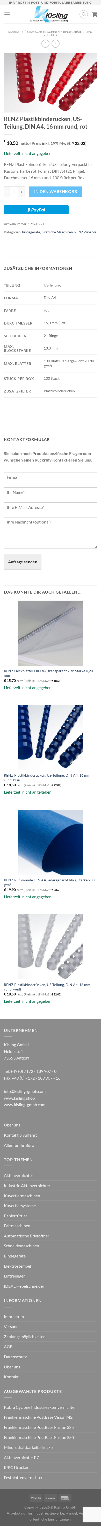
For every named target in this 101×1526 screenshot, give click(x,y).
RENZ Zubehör (85, 232)
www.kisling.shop (19, 1097)
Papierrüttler (15, 1215)
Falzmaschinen (17, 1225)
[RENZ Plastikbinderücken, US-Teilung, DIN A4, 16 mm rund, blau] (50, 737)
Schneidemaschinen (21, 1245)
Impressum (14, 1316)
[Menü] (7, 14)
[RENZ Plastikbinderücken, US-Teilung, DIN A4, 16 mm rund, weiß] (50, 946)
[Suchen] (84, 14)
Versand (11, 1326)
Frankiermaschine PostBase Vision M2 (38, 1417)
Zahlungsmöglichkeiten (25, 1336)
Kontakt (11, 1376)
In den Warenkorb (55, 191)
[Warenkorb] (94, 14)
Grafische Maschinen (43, 31)
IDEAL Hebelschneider (24, 1286)
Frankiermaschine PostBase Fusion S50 (39, 1437)
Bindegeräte (72, 31)
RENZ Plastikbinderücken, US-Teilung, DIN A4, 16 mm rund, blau (47, 777)
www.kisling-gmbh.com (24, 1104)
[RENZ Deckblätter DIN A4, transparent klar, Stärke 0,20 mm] (50, 633)
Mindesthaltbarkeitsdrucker (29, 1447)
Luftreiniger (14, 1275)
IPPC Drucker (16, 1467)
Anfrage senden (22, 561)
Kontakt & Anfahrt (20, 1134)
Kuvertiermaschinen (22, 1195)
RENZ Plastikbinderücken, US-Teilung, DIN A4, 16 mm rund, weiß (47, 987)
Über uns (12, 1124)
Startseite (15, 31)
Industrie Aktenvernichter (27, 1185)
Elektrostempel (17, 1265)
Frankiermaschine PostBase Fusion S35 (39, 1427)
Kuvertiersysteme (20, 1205)
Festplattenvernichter (23, 1477)
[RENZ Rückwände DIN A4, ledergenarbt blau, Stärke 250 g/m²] (50, 842)
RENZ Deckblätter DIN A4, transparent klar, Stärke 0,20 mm (48, 673)
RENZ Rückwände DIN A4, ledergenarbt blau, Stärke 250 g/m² (49, 882)
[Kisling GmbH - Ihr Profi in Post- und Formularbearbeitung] (48, 14)
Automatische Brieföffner (26, 1235)
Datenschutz (15, 1356)
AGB (8, 1346)
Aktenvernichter (18, 1175)
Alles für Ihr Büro (19, 1145)
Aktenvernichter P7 (21, 1457)
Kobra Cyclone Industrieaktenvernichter (40, 1407)
